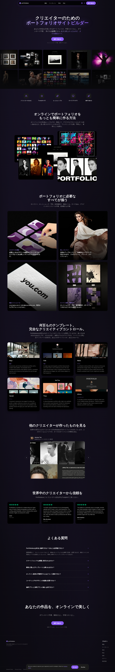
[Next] (88, 457)
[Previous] (26, 457)
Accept (75, 667)
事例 (59, 3)
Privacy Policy (18, 669)
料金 (64, 3)
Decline (83, 667)
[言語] (82, 3)
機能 (46, 3)
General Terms (9, 669)
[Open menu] (84, 3)
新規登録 (104, 661)
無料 (103, 655)
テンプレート (52, 3)
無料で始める (57, 39)
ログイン (104, 658)
